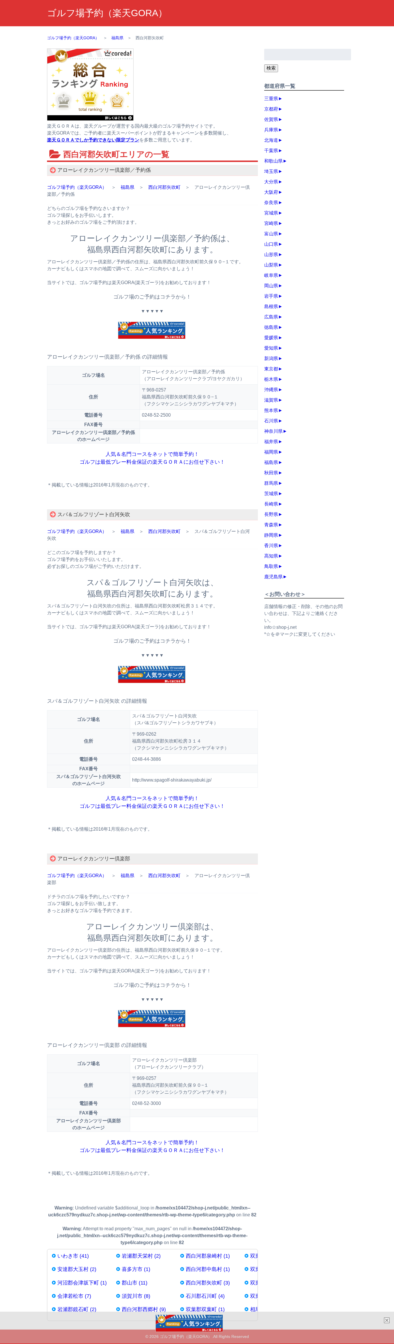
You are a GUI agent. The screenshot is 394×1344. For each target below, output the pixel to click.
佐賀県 (271, 119)
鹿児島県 (273, 576)
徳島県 (271, 327)
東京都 (271, 368)
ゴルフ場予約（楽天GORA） (107, 13)
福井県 (271, 441)
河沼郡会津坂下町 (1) (82, 1283)
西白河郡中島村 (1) (208, 1269)
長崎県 (271, 504)
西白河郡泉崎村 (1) (208, 1256)
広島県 (271, 316)
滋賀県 (271, 400)
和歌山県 (273, 161)
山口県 (271, 244)
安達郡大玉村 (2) (76, 1269)
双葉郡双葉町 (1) (205, 1309)
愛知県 (271, 348)
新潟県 (271, 358)
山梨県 (271, 264)
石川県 (271, 420)
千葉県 (271, 150)
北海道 (271, 140)
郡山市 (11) (134, 1283)
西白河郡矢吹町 (164, 187)
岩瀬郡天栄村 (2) (141, 1256)
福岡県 (271, 452)
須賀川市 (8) (136, 1296)
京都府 (271, 109)
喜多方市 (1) (136, 1269)
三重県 (271, 98)
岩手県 (271, 296)
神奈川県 (273, 431)
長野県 (271, 514)
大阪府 (271, 192)
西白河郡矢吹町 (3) (208, 1283)
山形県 (271, 254)
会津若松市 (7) (74, 1296)
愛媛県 (271, 337)
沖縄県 (271, 389)
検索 (271, 68)
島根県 (271, 306)
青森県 (271, 524)
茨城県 (271, 493)
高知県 (271, 555)
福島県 (127, 187)
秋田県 (271, 472)
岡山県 (271, 285)
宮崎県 (271, 223)
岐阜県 (271, 275)
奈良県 (271, 202)
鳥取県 (271, 566)
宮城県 (271, 212)
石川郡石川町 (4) (205, 1296)
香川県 (271, 545)
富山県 (271, 233)
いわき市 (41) (73, 1256)
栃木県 (271, 379)
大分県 (271, 181)
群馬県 (271, 483)
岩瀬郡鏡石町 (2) (76, 1309)
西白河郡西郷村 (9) (144, 1309)
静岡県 (271, 535)
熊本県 (271, 410)
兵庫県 (271, 129)
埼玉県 (271, 171)
